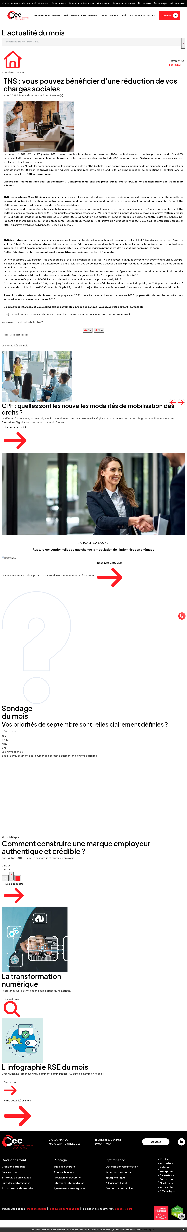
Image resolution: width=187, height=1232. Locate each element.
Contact (156, 1141)
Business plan (10, 1172)
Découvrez (10, 1082)
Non (14, 731)
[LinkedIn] (181, 1142)
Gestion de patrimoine (119, 1188)
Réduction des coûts (118, 1172)
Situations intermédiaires (69, 1183)
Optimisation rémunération (122, 1166)
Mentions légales (36, 1208)
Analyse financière (65, 1172)
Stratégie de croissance (16, 1177)
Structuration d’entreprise (17, 1188)
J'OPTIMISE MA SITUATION (142, 15)
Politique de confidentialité (64, 1208)
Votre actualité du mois (17, 1100)
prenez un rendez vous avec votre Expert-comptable (99, 314)
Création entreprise (13, 1166)
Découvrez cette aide (109, 562)
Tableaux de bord (64, 1166)
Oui (5, 731)
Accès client (179, 3)
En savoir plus (147, 1229)
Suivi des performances (16, 1183)
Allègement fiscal (116, 1183)
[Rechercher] (183, 43)
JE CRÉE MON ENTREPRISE (47, 15)
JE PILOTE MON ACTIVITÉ (113, 15)
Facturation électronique (83, 3)
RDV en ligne (162, 3)
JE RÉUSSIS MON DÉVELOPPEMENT (80, 15)
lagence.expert (123, 1208)
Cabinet (45, 3)
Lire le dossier (12, 999)
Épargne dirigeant (116, 1177)
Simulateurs (145, 3)
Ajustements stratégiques (69, 1188)
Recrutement (60, 3)
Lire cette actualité (15, 427)
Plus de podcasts (13, 883)
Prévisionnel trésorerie (67, 1177)
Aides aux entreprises (125, 3)
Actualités (105, 3)
